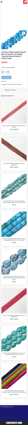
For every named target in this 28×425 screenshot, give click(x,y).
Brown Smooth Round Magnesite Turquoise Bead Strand (14, 164)
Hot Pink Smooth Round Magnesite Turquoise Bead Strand (14, 316)
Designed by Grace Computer (8, 417)
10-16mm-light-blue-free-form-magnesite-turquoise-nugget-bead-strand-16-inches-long (14, 201)
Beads (8, 84)
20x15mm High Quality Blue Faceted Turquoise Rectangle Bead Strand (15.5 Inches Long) (14, 239)
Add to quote (6, 77)
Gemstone (13, 84)
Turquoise (18, 84)
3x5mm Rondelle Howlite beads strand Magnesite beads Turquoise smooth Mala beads (14, 391)
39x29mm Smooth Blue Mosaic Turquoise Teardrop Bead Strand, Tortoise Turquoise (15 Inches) (14, 278)
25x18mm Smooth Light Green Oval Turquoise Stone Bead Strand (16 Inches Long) (14, 353)
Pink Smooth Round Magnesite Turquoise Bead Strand (14, 126)
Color (3, 67)
